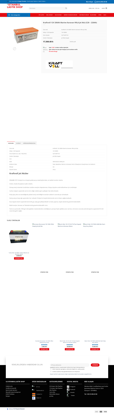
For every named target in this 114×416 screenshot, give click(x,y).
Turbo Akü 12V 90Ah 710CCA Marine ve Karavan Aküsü (19, 253)
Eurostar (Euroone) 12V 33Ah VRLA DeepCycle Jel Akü (44, 341)
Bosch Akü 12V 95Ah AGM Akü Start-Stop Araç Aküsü (95, 341)
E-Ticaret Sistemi (19, 409)
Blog (105, 14)
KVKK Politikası (10, 394)
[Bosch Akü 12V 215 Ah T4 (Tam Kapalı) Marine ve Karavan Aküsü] (70, 281)
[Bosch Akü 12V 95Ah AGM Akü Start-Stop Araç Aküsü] (95, 281)
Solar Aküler (58, 14)
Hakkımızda (9, 386)
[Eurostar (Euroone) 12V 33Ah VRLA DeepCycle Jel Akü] (44, 281)
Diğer (99, 14)
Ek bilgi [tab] (18, 143)
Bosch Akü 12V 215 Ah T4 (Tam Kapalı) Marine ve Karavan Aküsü (70, 341)
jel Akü (51, 396)
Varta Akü (52, 392)
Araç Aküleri (49, 14)
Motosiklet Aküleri (84, 14)
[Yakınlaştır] (14, 48)
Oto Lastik (41, 14)
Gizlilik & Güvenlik (11, 388)
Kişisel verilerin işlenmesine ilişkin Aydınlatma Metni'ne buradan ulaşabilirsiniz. (71, 374)
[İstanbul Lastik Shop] (16, 8)
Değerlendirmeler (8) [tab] (29, 143)
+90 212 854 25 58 (92, 394)
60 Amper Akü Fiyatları (56, 386)
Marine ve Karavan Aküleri (70, 14)
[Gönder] (66, 8)
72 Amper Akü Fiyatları (56, 388)
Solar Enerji (93, 14)
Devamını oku (19, 258)
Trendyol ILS (39, 394)
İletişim (8, 396)
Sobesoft (11, 409)
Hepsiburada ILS (40, 390)
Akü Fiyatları (53, 390)
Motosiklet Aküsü (54, 394)
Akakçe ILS (38, 398)
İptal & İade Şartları (11, 390)
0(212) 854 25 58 (102, 2)
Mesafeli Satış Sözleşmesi (13, 392)
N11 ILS (38, 386)
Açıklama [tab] (11, 143)
